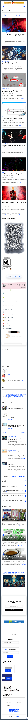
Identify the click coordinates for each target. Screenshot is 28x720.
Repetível (6, 392)
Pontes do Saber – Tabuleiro (9, 312)
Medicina (19, 244)
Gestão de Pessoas (17, 239)
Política (19, 246)
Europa (20, 236)
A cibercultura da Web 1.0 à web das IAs (17, 451)
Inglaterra (9, 242)
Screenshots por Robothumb (14, 711)
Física (20, 237)
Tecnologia (18, 248)
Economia (10, 233)
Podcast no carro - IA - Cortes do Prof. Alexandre (13, 396)
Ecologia (19, 232)
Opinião (8, 246)
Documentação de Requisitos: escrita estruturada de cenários (16, 426)
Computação (19, 225)
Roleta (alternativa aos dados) (10, 323)
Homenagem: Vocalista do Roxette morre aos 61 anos (14, 203)
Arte (7, 224)
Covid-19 (12, 228)
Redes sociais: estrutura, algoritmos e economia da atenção (16, 438)
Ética (17, 251)
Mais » (23, 380)
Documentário (10, 232)
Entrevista (9, 236)
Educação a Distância (11, 234)
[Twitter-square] (11, 710)
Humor (14, 241)
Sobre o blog (8, 702)
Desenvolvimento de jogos (12, 230)
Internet (14, 244)
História (9, 241)
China (3, 172)
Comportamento (4, 32)
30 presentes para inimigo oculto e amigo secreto (13, 557)
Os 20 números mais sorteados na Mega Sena (14, 538)
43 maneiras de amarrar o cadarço (15, 408)
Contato (19, 700)
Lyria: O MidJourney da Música (10, 63)
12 (16, 15)
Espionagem (15, 236)
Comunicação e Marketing (6, 143)
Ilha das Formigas (7, 328)
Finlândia (16, 237)
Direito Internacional (5, 88)
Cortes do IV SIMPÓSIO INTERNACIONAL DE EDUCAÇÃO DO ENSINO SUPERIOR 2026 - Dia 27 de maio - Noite (15, 395)
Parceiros (8, 705)
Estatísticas (19, 702)
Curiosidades (18, 228)
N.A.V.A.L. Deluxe (7, 326)
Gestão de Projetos (11, 240)
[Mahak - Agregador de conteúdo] (14, 622)
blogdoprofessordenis (10, 369)
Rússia (15, 247)
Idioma (19, 241)
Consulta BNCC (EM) (8, 317)
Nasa (20, 245)
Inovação (18, 242)
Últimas (4, 432)
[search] (23, 344)
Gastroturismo (17, 238)
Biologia (11, 224)
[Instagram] (18, 710)
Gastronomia (10, 238)
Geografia (9, 239)
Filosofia (12, 237)
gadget (8, 251)
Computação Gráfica (14, 226)
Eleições (20, 234)
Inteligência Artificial (5, 61)
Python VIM (6, 297)
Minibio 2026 (6, 397)
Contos (7, 228)
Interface (8, 244)
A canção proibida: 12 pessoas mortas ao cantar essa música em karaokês (13, 35)
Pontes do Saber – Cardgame (9, 315)
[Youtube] (14, 710)
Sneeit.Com (16, 716)
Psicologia (10, 247)
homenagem (4, 200)
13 (19, 15)
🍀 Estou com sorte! (14, 290)
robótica (13, 251)
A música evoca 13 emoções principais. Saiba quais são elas (13, 174)
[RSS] (16, 710)
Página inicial (8, 700)
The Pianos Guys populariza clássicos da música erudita (13, 146)
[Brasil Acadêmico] (14, 3)
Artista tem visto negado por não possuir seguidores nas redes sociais (14, 90)
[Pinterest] (13, 710)
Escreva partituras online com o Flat (12, 118)
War (7, 379)
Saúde (19, 247)
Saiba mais (19, 42)
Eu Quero (14, 610)
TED (14, 248)
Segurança (9, 248)
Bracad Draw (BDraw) (8, 305)
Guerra (19, 240)
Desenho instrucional (14, 229)
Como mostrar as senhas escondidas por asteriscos (16, 416)
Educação (3, 116)
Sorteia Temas (6, 320)
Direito (17, 231)
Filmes (7, 237)
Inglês (13, 242)
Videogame (16, 249)
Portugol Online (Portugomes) (10, 301)
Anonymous (8, 374)
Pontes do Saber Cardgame (9, 393)
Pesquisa (13, 246)
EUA (15, 232)
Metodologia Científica (12, 245)
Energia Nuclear (9, 235)
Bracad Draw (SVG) (7, 309)
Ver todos (23, 432)
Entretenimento (18, 235)
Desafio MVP (6, 293)
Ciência (20, 224)
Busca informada (11, 464)
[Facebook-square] (10, 710)
